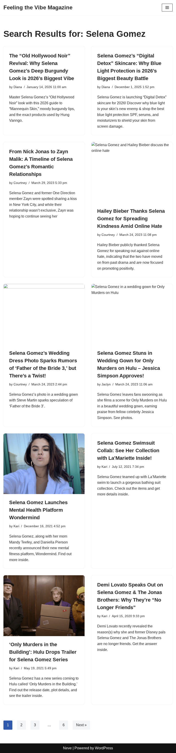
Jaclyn (106, 384)
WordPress (104, 748)
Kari (16, 526)
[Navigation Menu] (167, 7)
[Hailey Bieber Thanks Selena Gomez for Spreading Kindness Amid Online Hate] (132, 172)
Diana (18, 87)
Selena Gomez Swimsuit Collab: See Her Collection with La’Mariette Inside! (128, 450)
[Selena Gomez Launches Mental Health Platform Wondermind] (44, 463)
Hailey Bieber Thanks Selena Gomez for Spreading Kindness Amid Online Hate (131, 218)
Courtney (20, 183)
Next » (81, 725)
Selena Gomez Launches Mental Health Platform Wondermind (38, 510)
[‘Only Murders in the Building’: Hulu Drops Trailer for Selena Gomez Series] (44, 605)
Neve (67, 748)
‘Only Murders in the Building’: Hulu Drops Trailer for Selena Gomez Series (43, 652)
